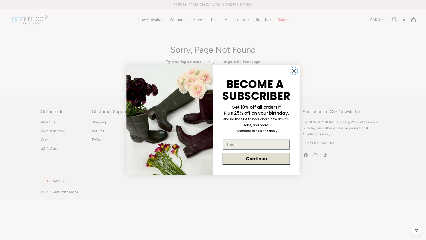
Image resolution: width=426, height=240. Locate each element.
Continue (256, 159)
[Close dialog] (294, 71)
